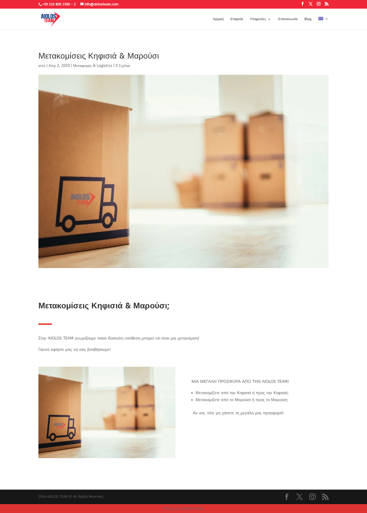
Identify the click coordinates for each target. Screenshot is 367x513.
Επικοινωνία (287, 19)
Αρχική (218, 19)
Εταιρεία (237, 19)
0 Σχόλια (123, 65)
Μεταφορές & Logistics (92, 65)
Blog (307, 19)
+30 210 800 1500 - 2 (59, 4)
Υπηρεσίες (258, 19)
